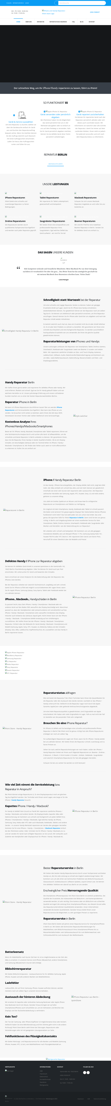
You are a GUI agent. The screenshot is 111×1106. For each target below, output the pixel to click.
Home (18, 22)
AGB (41, 1071)
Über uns (28, 22)
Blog (81, 22)
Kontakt (92, 22)
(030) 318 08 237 (65, 1075)
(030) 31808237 (95, 12)
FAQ (73, 22)
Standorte (43, 1082)
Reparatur (40, 22)
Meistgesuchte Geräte (56, 164)
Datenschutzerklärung (99, 1099)
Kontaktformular (45, 1079)
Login (27, 3)
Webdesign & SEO (51, 1099)
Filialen (8, 3)
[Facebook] (84, 1072)
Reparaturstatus (18, 3)
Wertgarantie (44, 1085)
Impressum (43, 1074)
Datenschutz (44, 1077)
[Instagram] (88, 1072)
